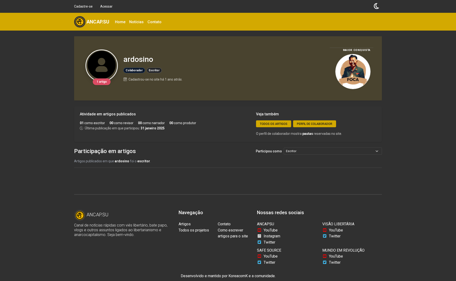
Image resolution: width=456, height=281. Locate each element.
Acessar (106, 6)
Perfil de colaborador (314, 124)
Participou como (269, 151)
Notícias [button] (136, 22)
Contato (224, 224)
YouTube (271, 230)
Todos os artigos (273, 124)
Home (120, 22)
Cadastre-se (83, 6)
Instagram (272, 236)
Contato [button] (154, 22)
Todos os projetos (194, 230)
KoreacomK (238, 276)
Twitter (269, 242)
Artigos (185, 224)
